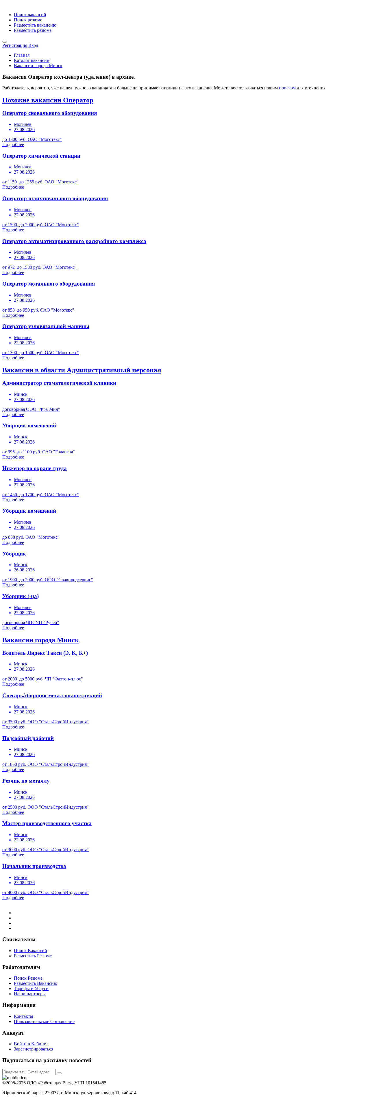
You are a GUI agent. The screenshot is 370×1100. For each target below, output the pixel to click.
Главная (21, 55)
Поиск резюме (28, 19)
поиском (287, 87)
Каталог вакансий (31, 60)
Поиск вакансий (30, 14)
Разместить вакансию (35, 25)
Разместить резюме (32, 30)
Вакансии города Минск (38, 65)
